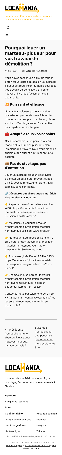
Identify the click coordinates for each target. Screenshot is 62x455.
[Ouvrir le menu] (7, 35)
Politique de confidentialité (37, 445)
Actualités (42, 70)
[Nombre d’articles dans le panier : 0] (8, 27)
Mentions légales (14, 445)
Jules (28, 70)
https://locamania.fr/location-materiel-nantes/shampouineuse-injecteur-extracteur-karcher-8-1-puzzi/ (28, 282)
